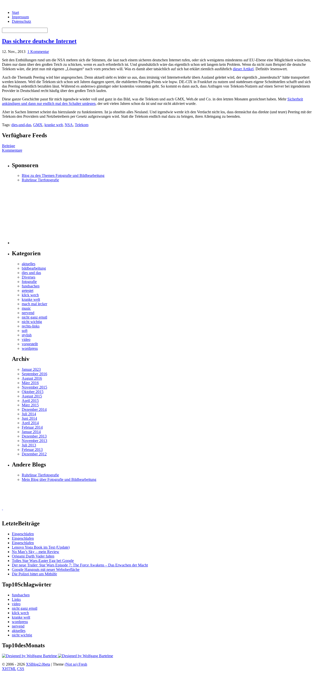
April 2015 (30, 400)
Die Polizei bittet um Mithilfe (34, 574)
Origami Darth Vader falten (33, 556)
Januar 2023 (31, 369)
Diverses (28, 277)
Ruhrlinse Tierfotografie (40, 180)
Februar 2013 (32, 449)
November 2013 (34, 441)
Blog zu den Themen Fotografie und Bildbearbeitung (63, 175)
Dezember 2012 (34, 454)
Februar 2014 (32, 427)
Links (16, 599)
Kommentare (12, 150)
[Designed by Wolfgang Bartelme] (85, 656)
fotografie (29, 281)
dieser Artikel (243, 69)
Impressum (20, 17)
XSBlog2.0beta (38, 664)
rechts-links (31, 326)
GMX (37, 125)
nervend (28, 313)
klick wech (30, 295)
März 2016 (30, 383)
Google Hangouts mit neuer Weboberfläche (45, 569)
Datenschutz (21, 21)
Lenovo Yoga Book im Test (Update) (41, 547)
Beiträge (8, 146)
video (26, 339)
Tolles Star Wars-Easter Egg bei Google (43, 561)
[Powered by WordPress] (30, 656)
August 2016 (32, 378)
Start (15, 12)
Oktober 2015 (32, 392)
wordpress (30, 348)
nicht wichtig (32, 322)
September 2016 (34, 374)
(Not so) (72, 664)
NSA (69, 125)
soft (24, 330)
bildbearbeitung (34, 268)
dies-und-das (21, 125)
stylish (27, 335)
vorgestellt (30, 344)
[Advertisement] (43, 213)
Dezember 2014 (34, 409)
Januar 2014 (31, 432)
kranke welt (53, 125)
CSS (20, 669)
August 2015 (32, 396)
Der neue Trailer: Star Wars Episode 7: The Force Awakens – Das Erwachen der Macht (80, 565)
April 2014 (30, 423)
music (26, 308)
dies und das (31, 273)
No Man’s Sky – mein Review (35, 552)
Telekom (81, 125)
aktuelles (28, 264)
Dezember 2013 (34, 436)
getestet (27, 290)
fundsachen (31, 286)
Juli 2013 (29, 445)
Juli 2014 (29, 414)
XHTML (9, 669)
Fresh (83, 664)
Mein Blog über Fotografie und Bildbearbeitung (59, 479)
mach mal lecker (34, 304)
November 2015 (34, 387)
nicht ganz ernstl (34, 317)
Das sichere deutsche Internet (39, 41)
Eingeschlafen (23, 534)
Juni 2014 (29, 418)
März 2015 (30, 405)
